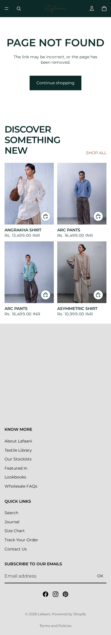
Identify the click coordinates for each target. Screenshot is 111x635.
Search (11, 512)
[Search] (19, 8)
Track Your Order (21, 539)
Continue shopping (55, 82)
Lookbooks (15, 477)
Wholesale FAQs (21, 486)
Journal (12, 521)
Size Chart (15, 530)
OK (100, 575)
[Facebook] (45, 594)
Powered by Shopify (69, 614)
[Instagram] (55, 594)
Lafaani (44, 614)
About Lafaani (18, 441)
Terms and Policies (55, 626)
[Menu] (6, 8)
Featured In (16, 468)
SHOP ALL (96, 152)
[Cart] (104, 8)
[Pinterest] (65, 594)
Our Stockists (18, 459)
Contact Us (16, 549)
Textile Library (18, 450)
